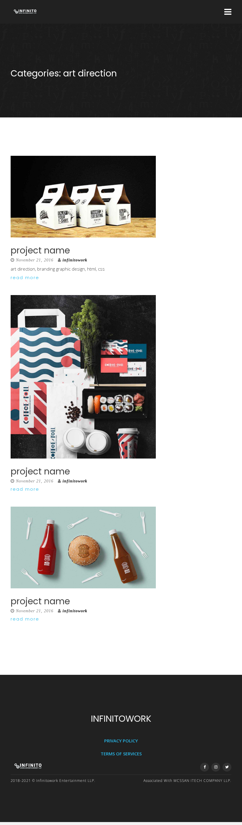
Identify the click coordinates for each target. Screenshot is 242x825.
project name (40, 250)
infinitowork (75, 260)
